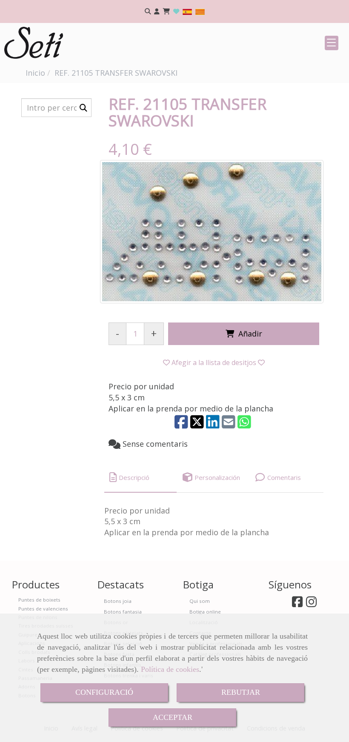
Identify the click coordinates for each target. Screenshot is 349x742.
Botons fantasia (123, 611)
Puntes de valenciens (43, 608)
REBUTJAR (240, 692)
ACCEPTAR (172, 717)
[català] (200, 11)
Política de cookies (170, 669)
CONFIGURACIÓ (104, 692)
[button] (156, 12)
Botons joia (118, 601)
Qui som (199, 601)
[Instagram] (311, 604)
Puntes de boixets (39, 599)
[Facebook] (297, 604)
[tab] (140, 477)
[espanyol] (187, 11)
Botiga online (205, 611)
